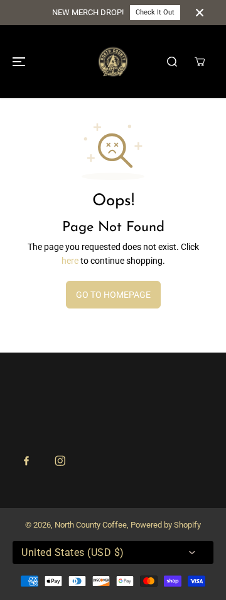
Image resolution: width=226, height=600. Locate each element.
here (70, 261)
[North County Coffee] (113, 62)
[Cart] (199, 62)
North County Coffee (91, 524)
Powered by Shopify (166, 524)
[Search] (172, 62)
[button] (17, 61)
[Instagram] (60, 461)
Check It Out (155, 12)
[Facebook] (26, 461)
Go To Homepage (113, 295)
